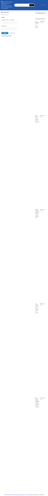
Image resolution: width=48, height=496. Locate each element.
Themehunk (41, 494)
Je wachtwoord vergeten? (6, 35)
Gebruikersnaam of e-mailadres (9, 19)
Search (31, 5)
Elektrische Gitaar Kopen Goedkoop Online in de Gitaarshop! (19, 494)
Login (5, 33)
